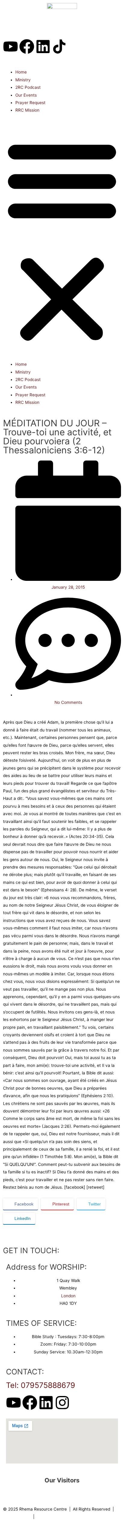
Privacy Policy (17, 1516)
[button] (62, 240)
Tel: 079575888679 (40, 1385)
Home (21, 72)
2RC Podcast (28, 87)
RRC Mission (27, 110)
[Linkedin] (43, 46)
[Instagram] (62, 1402)
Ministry (23, 79)
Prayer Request (30, 102)
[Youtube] (10, 46)
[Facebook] (26, 46)
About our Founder (55, 1516)
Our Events (26, 95)
